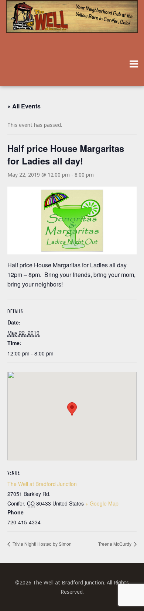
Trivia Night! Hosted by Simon (41, 544)
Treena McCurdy (115, 544)
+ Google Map (102, 503)
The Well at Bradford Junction (42, 483)
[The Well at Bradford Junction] (72, 20)
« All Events (24, 106)
